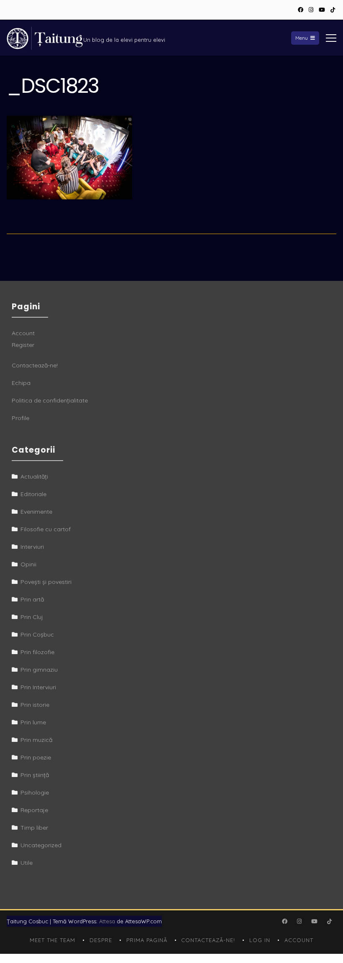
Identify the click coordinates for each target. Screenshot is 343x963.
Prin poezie (35, 757)
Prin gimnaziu (39, 669)
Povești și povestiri (46, 582)
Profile (20, 418)
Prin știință (34, 775)
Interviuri (32, 546)
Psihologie (34, 792)
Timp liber (34, 827)
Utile (26, 862)
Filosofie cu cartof (45, 529)
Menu (301, 38)
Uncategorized (40, 845)
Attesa (107, 921)
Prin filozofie (37, 652)
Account (23, 333)
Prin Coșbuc (37, 634)
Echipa (21, 383)
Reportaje (34, 810)
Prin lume (33, 722)
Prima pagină (146, 940)
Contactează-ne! (35, 365)
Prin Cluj (31, 617)
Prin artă (32, 599)
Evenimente (36, 511)
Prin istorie (34, 704)
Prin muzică (36, 740)
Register (23, 345)
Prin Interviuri (38, 687)
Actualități (34, 476)
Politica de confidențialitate (50, 400)
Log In (259, 940)
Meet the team (52, 940)
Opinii (28, 564)
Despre (101, 940)
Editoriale (33, 494)
